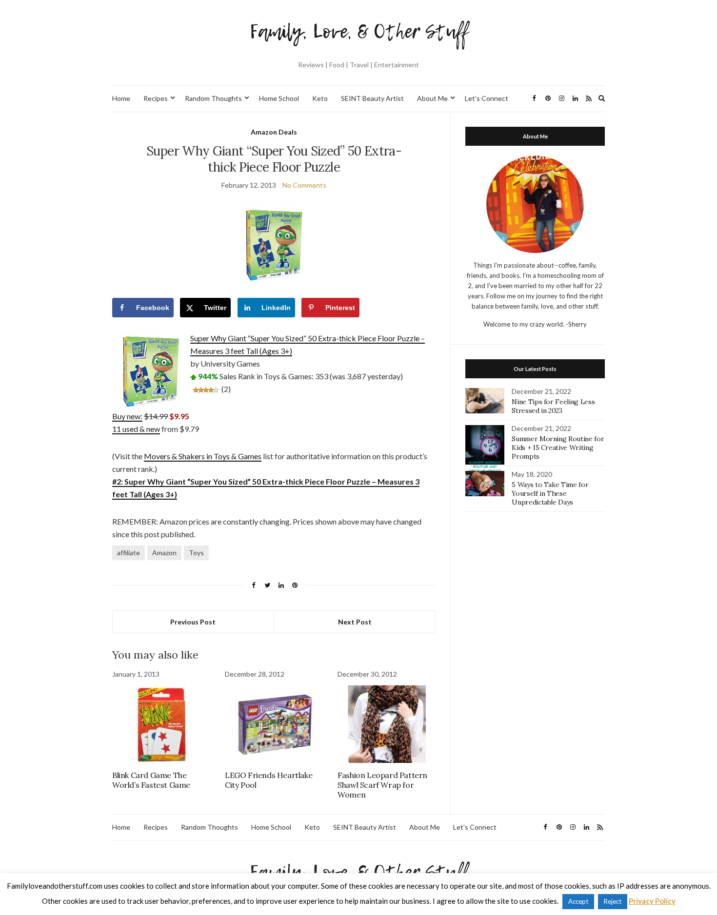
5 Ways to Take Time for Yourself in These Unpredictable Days (550, 493)
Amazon (164, 552)
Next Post (355, 622)
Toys (196, 552)
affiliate (128, 552)
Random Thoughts (213, 98)
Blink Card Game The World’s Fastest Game (151, 780)
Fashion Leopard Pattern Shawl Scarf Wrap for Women (382, 784)
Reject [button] (612, 901)
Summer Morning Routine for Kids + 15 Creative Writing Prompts (558, 447)
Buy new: (127, 416)
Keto (320, 98)
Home (121, 98)
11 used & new (136, 428)
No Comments (304, 185)
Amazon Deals (274, 132)
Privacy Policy (652, 900)
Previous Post (193, 622)
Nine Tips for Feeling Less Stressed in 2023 (553, 406)
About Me (432, 98)
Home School (279, 98)
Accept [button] (578, 901)
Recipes (155, 98)
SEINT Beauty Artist (372, 98)
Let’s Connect (486, 98)
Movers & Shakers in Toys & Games (202, 456)
